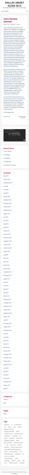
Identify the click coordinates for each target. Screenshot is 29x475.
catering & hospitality (9, 431)
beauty (9, 427)
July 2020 (6, 186)
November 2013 (8, 357)
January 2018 (7, 268)
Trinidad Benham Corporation (21, 117)
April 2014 (6, 344)
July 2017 (6, 282)
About (5, 413)
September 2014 (8, 330)
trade (23, 460)
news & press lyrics (8, 454)
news (12, 112)
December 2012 (7, 382)
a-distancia (6, 424)
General (18, 24)
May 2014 (6, 340)
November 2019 (8, 203)
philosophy (17, 454)
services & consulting (9, 456)
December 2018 (7, 237)
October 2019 (7, 207)
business (20, 427)
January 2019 (7, 234)
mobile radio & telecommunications (12, 449)
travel (5, 462)
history (17, 440)
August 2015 (7, 316)
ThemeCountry (20, 472)
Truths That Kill (7, 151)
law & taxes (13, 445)
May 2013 (6, 371)
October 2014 (7, 327)
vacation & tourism (13, 462)
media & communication (16, 447)
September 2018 (8, 248)
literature (20, 445)
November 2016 (8, 306)
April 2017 (6, 292)
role (23, 454)
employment (7, 436)
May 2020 (6, 193)
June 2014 (6, 337)
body (14, 427)
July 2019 (6, 217)
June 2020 (6, 189)
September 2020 (8, 183)
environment (15, 436)
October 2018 (7, 244)
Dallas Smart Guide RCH (14, 4)
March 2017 (6, 296)
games (5, 438)
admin (13, 24)
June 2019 (6, 220)
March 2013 (6, 378)
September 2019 (8, 210)
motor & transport (13, 451)
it (4, 445)
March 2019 (6, 231)
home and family (8, 442)
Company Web (7, 161)
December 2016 (7, 303)
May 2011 (6, 388)
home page (8, 112)
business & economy (9, 429)
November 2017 (8, 272)
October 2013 (7, 361)
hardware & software (9, 440)
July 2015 (6, 320)
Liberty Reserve (7, 116)
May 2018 (6, 258)
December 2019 (7, 200)
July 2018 (6, 255)
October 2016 (7, 309)
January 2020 (7, 196)
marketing (6, 447)
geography (11, 438)
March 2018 (6, 265)
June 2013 (6, 368)
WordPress (15, 473)
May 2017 (6, 289)
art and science (17, 424)
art (11, 424)
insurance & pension (18, 442)
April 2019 (6, 227)
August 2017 (7, 279)
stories (16, 458)
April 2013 (6, 375)
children (18, 431)
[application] (15, 135)
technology (6, 460)
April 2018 (6, 261)
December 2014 (7, 323)
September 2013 (8, 364)
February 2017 (7, 299)
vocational (21, 462)
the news (13, 460)
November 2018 (8, 241)
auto (5, 427)
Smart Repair (7, 155)
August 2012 (7, 385)
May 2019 (6, 224)
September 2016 (8, 313)
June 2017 (6, 285)
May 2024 (6, 176)
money (5, 451)
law (7, 445)
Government (19, 438)
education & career (18, 433)
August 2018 (7, 251)
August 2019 (7, 213)
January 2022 (7, 179)
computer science (8, 433)
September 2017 (8, 275)
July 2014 (6, 333)
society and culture (8, 458)
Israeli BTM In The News (10, 165)
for (20, 436)
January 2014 (7, 351)
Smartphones (7, 158)
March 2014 (6, 347)
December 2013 (7, 354)
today (18, 460)
